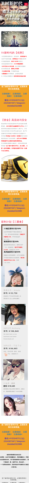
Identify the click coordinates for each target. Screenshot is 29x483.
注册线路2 (17, 93)
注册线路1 (6, 93)
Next (27, 11)
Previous (1, 11)
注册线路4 (18, 96)
